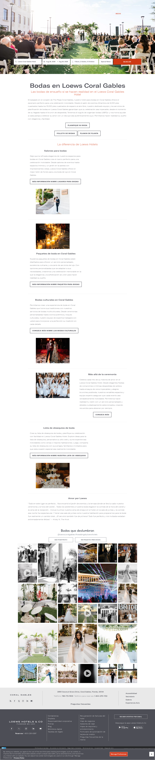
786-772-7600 (67, 696)
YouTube (31, 701)
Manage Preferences (118, 754)
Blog (50, 726)
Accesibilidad (131, 693)
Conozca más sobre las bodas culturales (54, 331)
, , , (80, 692)
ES (148, 5)
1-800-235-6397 (30, 733)
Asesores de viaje (87, 724)
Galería (129, 700)
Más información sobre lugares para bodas (55, 181)
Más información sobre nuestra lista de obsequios (59, 455)
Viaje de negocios (87, 721)
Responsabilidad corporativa (60, 721)
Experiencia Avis (133, 703)
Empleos (51, 718)
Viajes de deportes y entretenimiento (88, 728)
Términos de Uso (88, 748)
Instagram (23, 701)
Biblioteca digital (55, 729)
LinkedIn (27, 701)
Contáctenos (53, 716)
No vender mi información (58, 748)
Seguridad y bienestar (74, 748)
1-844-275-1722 (100, 696)
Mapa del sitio (109, 748)
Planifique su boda (77, 125)
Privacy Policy (19, 758)
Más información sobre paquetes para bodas (55, 284)
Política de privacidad (41, 748)
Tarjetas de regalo (55, 732)
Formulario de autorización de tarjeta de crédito (92, 733)
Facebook (14, 701)
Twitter (19, 701)
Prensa (51, 724)
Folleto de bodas (66, 133)
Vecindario (130, 696)
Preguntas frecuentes (80, 704)
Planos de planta (89, 133)
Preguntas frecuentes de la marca (91, 738)
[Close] (151, 754)
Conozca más (102, 415)
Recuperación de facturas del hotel (92, 717)
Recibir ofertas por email (131, 716)
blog (10, 701)
